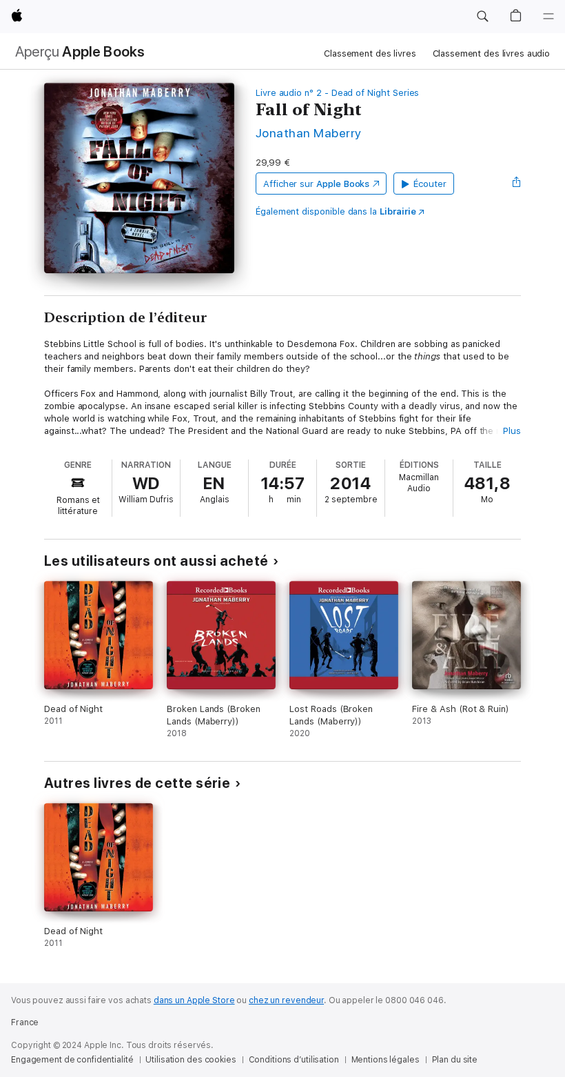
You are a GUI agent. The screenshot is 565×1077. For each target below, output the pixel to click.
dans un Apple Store (194, 1000)
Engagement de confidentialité (72, 1060)
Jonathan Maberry (309, 133)
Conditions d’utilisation (294, 1060)
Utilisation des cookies (190, 1060)
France (25, 1022)
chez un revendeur (286, 1000)
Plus (512, 431)
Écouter (429, 184)
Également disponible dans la (336, 211)
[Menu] (548, 16)
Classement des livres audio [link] (492, 53)
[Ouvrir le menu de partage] (517, 183)
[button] (482, 16)
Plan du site (455, 1060)
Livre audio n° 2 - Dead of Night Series (337, 93)
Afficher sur (316, 184)
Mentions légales (385, 1060)
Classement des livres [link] (369, 53)
